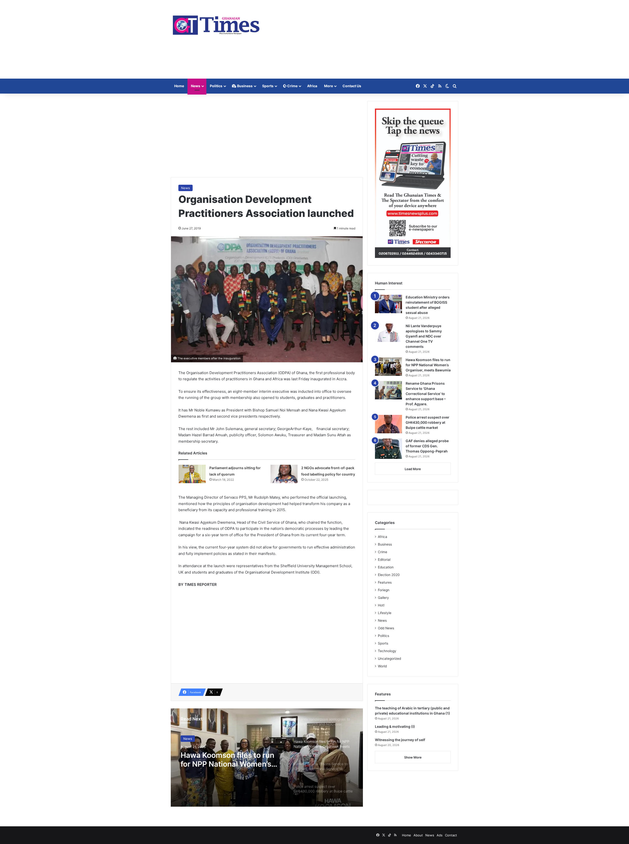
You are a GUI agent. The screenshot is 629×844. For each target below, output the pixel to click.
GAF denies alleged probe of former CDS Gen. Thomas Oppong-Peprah (427, 446)
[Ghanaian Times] (216, 23)
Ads (440, 835)
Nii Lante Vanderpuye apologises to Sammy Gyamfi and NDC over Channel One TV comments (424, 336)
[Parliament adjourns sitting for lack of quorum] (192, 474)
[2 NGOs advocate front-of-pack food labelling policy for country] (284, 474)
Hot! (381, 605)
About (418, 835)
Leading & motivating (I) (395, 726)
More (328, 86)
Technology (387, 651)
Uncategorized (389, 659)
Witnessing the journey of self (400, 740)
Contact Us (352, 86)
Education (386, 567)
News (195, 86)
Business (244, 86)
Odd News (386, 628)
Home (179, 86)
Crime (292, 86)
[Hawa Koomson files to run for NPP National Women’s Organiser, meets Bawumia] (388, 366)
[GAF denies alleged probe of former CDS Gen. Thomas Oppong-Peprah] (388, 448)
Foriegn (383, 590)
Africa (312, 86)
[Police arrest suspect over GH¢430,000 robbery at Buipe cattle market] (388, 424)
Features (385, 582)
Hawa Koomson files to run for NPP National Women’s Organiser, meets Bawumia (228, 759)
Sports (267, 86)
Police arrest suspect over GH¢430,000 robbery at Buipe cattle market (427, 422)
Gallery (383, 598)
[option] (267, 757)
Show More (413, 757)
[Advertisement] (363, 39)
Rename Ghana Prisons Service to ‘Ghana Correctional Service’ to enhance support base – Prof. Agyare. (426, 393)
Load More (413, 469)
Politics (216, 86)
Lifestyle (384, 613)
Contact (451, 835)
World (382, 666)
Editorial (384, 560)
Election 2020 (389, 575)
